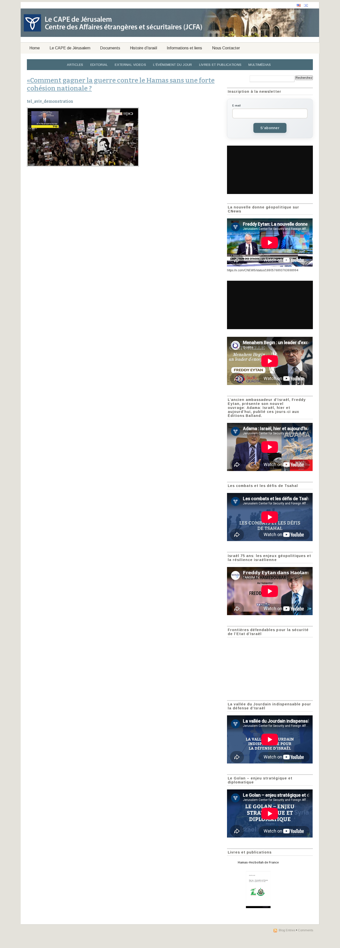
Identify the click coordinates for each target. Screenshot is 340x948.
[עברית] (306, 5)
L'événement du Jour (172, 65)
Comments (305, 930)
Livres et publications (220, 65)
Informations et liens (184, 48)
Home (34, 48)
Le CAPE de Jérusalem (70, 48)
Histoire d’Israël (143, 48)
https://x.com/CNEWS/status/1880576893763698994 (262, 270)
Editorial (99, 65)
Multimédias (259, 65)
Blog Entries (287, 930)
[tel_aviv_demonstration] (124, 137)
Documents (110, 48)
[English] (299, 5)
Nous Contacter (226, 48)
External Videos (130, 65)
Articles (75, 65)
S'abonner (270, 128)
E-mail (236, 105)
